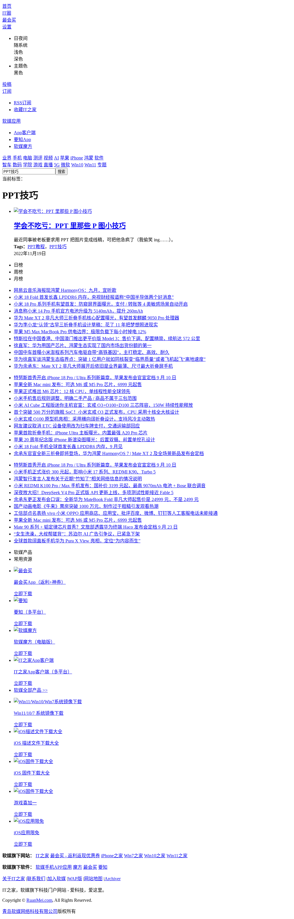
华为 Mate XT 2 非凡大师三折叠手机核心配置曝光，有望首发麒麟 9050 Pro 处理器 (96, 317)
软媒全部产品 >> (31, 690)
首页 (6, 6)
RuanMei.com (39, 900)
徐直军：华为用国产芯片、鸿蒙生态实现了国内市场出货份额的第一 (83, 345)
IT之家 (42, 855)
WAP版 (75, 878)
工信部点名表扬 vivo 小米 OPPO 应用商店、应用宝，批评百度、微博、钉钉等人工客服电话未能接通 (116, 513)
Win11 (90, 164)
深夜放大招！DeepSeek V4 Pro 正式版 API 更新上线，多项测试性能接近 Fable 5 (93, 492)
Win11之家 (177, 855)
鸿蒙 (88, 157)
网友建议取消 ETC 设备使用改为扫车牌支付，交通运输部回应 (77, 425)
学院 (27, 164)
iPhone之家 (112, 855)
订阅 (6, 91)
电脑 (27, 157)
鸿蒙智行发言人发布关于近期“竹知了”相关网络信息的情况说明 (78, 478)
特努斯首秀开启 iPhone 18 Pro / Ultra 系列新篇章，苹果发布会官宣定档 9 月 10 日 (95, 377)
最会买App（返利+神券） (40, 582)
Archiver (113, 878)
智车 (6, 164)
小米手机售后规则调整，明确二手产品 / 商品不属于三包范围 (75, 398)
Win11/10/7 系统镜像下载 (38, 713)
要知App (22, 139)
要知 (102, 867)
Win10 (77, 164)
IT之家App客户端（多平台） (43, 671)
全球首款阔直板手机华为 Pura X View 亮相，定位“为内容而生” (77, 540)
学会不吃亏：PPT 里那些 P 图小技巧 (70, 226)
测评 (37, 157)
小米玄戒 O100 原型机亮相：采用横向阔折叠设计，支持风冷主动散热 (84, 419)
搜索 (61, 171)
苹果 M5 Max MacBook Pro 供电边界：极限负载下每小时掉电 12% (80, 331)
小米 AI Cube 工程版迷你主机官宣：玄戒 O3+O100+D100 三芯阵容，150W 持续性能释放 (103, 405)
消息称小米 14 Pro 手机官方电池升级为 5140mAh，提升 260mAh (78, 311)
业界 (6, 157)
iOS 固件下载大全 (32, 772)
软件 (99, 157)
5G (57, 164)
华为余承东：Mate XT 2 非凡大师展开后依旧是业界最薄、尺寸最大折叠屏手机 (93, 366)
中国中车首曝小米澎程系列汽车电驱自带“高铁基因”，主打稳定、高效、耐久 (91, 352)
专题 (102, 164)
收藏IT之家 (25, 109)
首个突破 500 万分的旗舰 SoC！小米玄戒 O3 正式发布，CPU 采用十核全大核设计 (96, 412)
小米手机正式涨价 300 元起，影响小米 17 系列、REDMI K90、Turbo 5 (85, 471)
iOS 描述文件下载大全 (36, 743)
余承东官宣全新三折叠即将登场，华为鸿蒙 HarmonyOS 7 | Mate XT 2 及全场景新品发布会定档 (109, 453)
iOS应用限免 (26, 832)
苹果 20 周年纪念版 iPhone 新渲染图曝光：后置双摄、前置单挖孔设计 (84, 439)
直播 (48, 164)
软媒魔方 (23, 146)
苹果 (64, 157)
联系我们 (36, 878)
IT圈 (6, 13)
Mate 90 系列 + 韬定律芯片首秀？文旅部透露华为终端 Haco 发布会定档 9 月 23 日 (96, 527)
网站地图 (93, 878)
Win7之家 (133, 855)
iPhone (76, 157)
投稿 (6, 84)
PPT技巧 (58, 246)
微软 (65, 164)
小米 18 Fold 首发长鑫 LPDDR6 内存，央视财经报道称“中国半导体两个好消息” (94, 297)
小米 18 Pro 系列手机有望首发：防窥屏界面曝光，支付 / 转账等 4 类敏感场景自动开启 (101, 304)
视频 (48, 157)
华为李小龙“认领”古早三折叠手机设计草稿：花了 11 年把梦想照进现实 (86, 324)
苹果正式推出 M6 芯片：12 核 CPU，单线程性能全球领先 (72, 391)
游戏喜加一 (25, 802)
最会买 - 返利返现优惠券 (75, 855)
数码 (17, 164)
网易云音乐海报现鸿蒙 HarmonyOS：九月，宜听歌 (65, 290)
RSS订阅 (22, 102)
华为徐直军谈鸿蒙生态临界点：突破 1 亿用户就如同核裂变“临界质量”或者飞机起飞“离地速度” (110, 359)
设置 (6, 26)
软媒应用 (11, 121)
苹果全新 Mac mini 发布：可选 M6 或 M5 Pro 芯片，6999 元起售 (78, 384)
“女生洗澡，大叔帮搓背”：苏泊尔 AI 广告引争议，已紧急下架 (77, 533)
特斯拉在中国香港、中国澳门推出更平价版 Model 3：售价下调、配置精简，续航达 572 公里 (107, 338)
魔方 (77, 867)
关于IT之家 (13, 878)
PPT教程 (36, 246)
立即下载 (23, 593)
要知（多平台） (30, 612)
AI (56, 157)
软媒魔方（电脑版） (34, 641)
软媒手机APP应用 (54, 867)
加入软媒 (56, 878)
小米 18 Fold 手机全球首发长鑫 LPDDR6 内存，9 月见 (68, 446)
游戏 (37, 164)
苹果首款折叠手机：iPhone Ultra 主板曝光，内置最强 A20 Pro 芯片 (81, 432)
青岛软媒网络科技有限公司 (29, 911)
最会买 (9, 20)
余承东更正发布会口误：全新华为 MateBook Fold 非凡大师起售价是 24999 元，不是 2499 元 (106, 499)
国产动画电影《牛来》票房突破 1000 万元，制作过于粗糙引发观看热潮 (86, 506)
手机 (17, 157)
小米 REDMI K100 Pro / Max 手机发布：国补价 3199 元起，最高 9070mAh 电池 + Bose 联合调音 (110, 485)
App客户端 (25, 132)
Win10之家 (154, 855)
